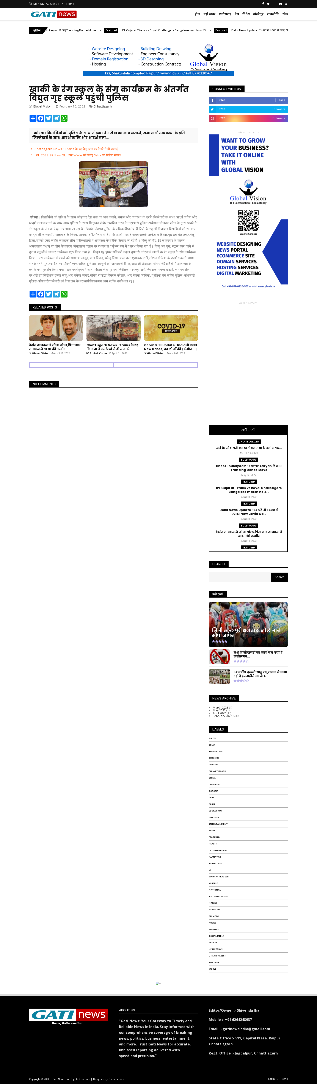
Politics (214, 929)
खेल (285, 14)
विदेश (246, 14)
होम (197, 14)
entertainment (218, 823)
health (213, 843)
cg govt (213, 764)
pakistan (214, 909)
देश (237, 14)
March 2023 (220, 707)
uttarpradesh (217, 955)
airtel (212, 738)
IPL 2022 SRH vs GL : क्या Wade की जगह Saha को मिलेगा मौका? (78, 155)
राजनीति (273, 14)
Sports (213, 942)
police (212, 922)
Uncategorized (249, 441)
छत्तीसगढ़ (225, 14)
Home (70, 4)
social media (216, 935)
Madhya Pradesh (219, 876)
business (214, 758)
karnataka (215, 863)
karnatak (215, 856)
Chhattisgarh (103, 106)
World (213, 968)
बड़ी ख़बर (209, 14)
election (214, 817)
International (218, 850)
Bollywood (249, 459)
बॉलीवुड (258, 14)
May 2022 (219, 710)
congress (214, 784)
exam (212, 830)
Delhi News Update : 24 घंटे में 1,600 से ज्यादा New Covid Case (243, 30)
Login (271, 1079)
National (215, 889)
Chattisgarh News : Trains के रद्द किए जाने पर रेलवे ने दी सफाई (76, 149)
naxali (213, 903)
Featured (85, 30)
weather (214, 962)
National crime (218, 896)
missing (213, 883)
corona (213, 791)
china (212, 777)
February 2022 (222, 716)
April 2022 (219, 713)
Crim (211, 797)
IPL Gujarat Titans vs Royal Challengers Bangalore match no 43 (138, 30)
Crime (212, 804)
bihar (212, 744)
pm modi (213, 916)
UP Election (216, 949)
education (215, 810)
